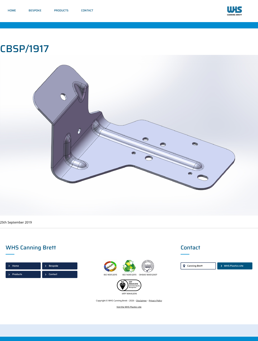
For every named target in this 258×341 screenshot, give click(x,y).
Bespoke (35, 10)
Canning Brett (195, 266)
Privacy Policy (155, 300)
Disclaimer (141, 300)
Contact (87, 10)
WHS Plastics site (233, 266)
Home (12, 10)
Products (61, 10)
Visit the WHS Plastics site (129, 306)
